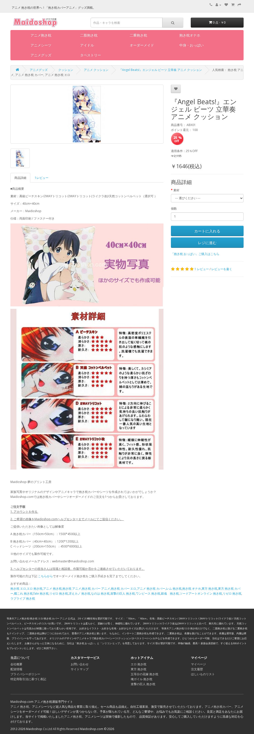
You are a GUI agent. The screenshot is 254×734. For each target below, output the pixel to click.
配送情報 (16, 669)
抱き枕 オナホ (191, 588)
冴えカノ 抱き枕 (79, 593)
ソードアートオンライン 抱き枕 (201, 593)
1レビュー (41, 178)
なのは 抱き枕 (100, 593)
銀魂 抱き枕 (170, 593)
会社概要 (16, 664)
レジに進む (207, 242)
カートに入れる (207, 230)
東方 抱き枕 (209, 588)
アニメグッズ (41, 55)
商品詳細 (20, 178)
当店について (20, 657)
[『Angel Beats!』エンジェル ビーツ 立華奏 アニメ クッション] (86, 114)
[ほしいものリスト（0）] (226, 5)
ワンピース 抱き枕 (148, 593)
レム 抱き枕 (174, 588)
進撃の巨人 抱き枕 (122, 593)
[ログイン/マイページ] (218, 5)
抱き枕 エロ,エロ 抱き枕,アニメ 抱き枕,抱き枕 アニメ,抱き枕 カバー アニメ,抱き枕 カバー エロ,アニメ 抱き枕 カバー (87, 588)
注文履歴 (197, 669)
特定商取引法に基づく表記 (28, 679)
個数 (174, 208)
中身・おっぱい (191, 45)
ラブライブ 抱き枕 (22, 598)
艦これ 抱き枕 (23, 593)
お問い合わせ (80, 664)
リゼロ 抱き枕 (58, 593)
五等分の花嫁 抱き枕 (144, 674)
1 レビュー (201, 269)
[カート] (232, 5)
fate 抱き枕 (41, 593)
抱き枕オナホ (189, 35)
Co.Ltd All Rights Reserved (61, 729)
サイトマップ (80, 669)
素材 (176, 190)
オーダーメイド (142, 45)
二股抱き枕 (88, 35)
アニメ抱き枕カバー (218, 706)
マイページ (198, 664)
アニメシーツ (41, 45)
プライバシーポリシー (25, 674)
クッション (65, 70)
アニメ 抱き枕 (19, 706)
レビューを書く (221, 269)
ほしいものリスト (203, 674)
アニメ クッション (96, 70)
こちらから (45, 576)
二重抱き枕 (138, 35)
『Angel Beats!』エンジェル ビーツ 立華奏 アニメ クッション (160, 70)
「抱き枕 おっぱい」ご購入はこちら (195, 254)
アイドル (87, 45)
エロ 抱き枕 (138, 664)
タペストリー (90, 55)
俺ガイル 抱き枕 (141, 679)
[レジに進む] (239, 5)
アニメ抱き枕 (41, 35)
